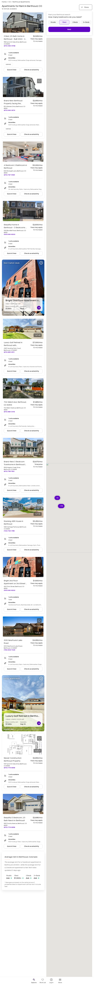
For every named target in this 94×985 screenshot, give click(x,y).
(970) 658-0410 (9, 411)
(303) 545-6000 (9, 234)
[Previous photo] (5, 23)
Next (69, 29)
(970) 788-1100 (9, 471)
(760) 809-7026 (9, 650)
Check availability (31, 70)
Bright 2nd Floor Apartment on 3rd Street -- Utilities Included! (15, 583)
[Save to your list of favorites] (39, 16)
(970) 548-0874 (9, 110)
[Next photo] (41, 23)
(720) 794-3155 (9, 531)
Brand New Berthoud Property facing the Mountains (13, 103)
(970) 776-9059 (9, 767)
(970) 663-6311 (9, 352)
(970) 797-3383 (9, 175)
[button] (61, 506)
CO (9, 2)
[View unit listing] (39, 307)
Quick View (11, 70)
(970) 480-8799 (9, 46)
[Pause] (41, 263)
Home (4, 2)
